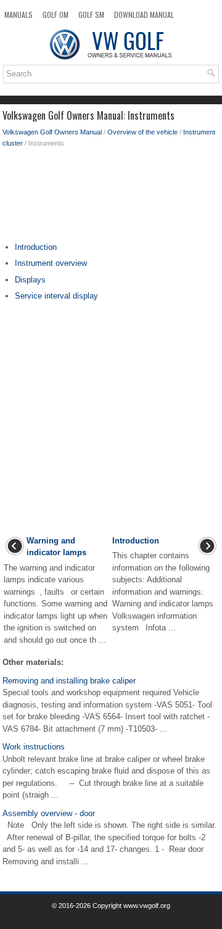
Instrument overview (51, 263)
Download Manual (144, 14)
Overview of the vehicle (142, 132)
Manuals (18, 14)
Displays (30, 279)
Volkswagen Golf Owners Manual (52, 132)
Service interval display (56, 295)
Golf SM (91, 14)
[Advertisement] (111, 198)
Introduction (36, 247)
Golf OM (55, 14)
